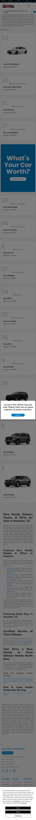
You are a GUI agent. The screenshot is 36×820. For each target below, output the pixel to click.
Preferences (18, 816)
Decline (18, 812)
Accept (18, 808)
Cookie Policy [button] (17, 801)
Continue (18, 415)
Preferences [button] (24, 803)
